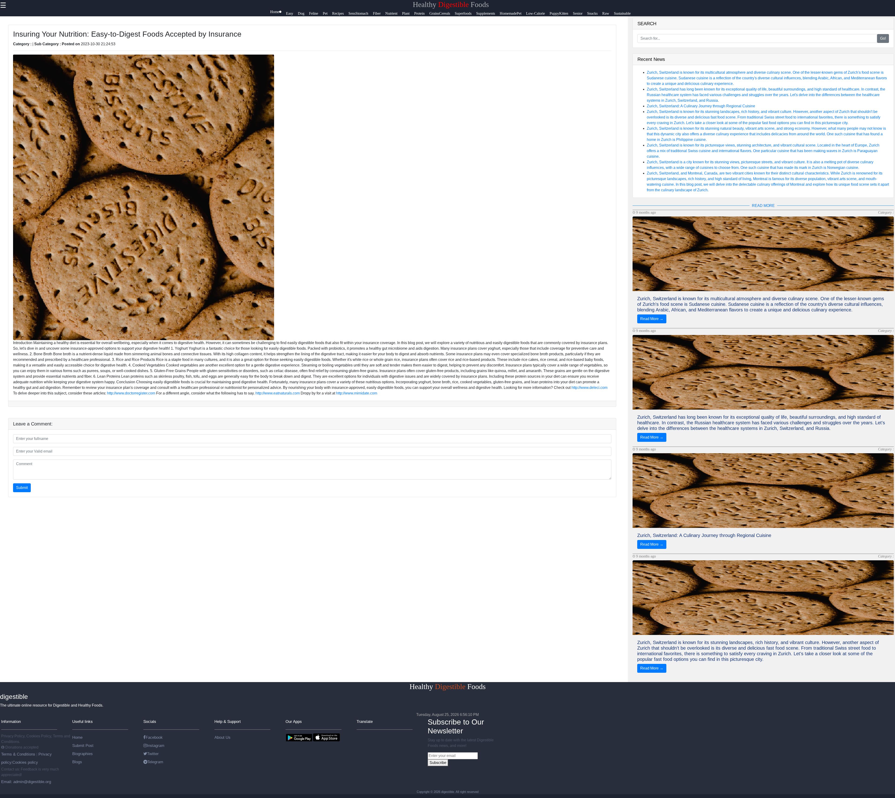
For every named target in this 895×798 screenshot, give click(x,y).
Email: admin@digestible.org (26, 781)
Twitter (153, 753)
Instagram (155, 745)
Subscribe (438, 763)
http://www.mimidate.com (356, 393)
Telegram (155, 762)
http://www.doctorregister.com (131, 393)
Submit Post (82, 745)
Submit (22, 488)
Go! (883, 38)
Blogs (77, 762)
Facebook (154, 737)
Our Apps (294, 721)
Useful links (82, 721)
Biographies (82, 753)
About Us (222, 737)
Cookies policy (25, 762)
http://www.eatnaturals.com (277, 393)
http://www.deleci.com (589, 388)
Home (77, 737)
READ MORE (763, 206)
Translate (365, 721)
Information (11, 721)
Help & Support (227, 721)
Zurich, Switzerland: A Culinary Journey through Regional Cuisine (701, 106)
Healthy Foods (451, 4)
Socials (149, 721)
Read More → (651, 319)
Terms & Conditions (18, 754)
